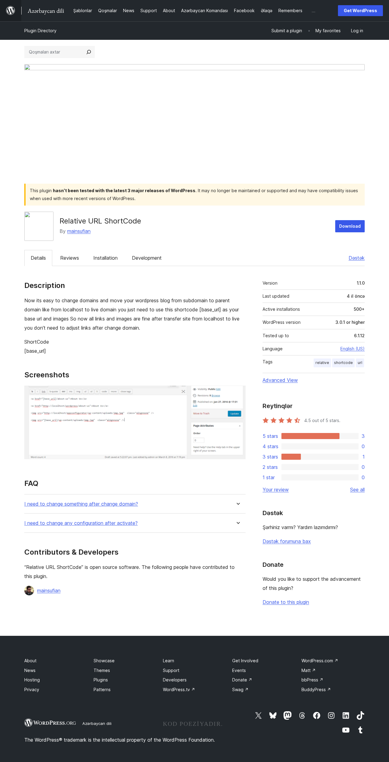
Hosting (32, 679)
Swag (240, 689)
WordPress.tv (179, 689)
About (30, 660)
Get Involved (245, 660)
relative (322, 362)
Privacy (31, 689)
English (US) (352, 348)
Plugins (101, 679)
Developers (175, 679)
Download (350, 226)
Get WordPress (360, 10)
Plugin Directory (40, 30)
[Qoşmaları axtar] (89, 52)
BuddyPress (316, 689)
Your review (276, 490)
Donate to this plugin (286, 602)
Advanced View (280, 380)
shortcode (343, 362)
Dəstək (357, 258)
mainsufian (79, 231)
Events (239, 670)
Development (147, 258)
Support (171, 670)
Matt (308, 670)
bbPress (312, 679)
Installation (105, 258)
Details (38, 258)
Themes (102, 670)
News (30, 670)
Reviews (69, 258)
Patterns (102, 689)
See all (357, 490)
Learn (168, 660)
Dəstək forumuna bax (287, 541)
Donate (242, 679)
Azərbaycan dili (97, 723)
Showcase (104, 660)
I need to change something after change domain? (81, 504)
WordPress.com (319, 660)
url (360, 362)
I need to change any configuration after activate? (81, 523)
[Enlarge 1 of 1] (237, 394)
